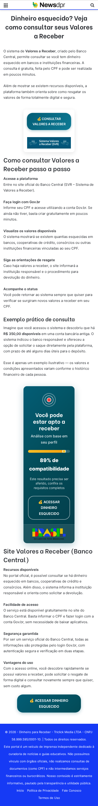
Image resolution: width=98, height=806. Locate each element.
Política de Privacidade (43, 790)
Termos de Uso (49, 798)
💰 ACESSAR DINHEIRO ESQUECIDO (49, 703)
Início (20, 790)
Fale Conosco (71, 790)
